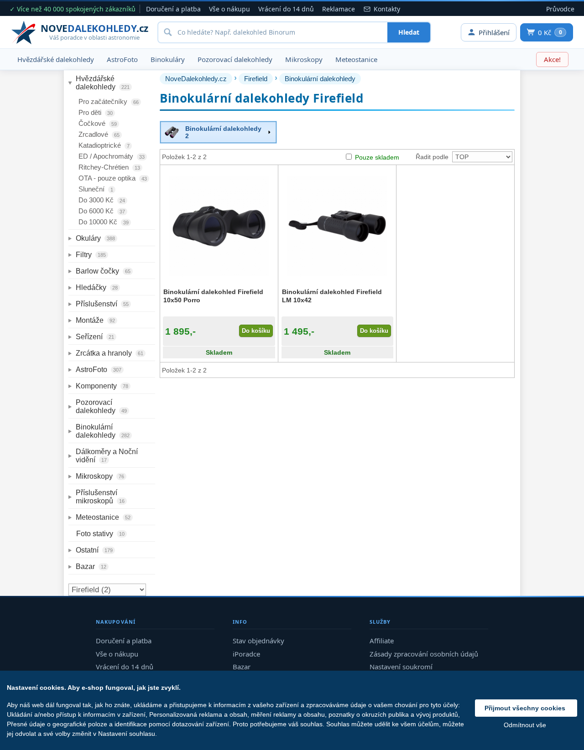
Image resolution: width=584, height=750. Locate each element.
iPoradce (246, 653)
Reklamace (338, 9)
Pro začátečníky (108, 101)
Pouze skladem (377, 157)
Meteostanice (356, 59)
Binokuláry (168, 59)
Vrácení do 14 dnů (286, 9)
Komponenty (102, 386)
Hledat (408, 32)
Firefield (255, 79)
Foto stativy (100, 534)
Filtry (91, 255)
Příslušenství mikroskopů (100, 497)
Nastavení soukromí (401, 666)
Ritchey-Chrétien (109, 167)
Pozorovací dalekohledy (235, 59)
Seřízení (95, 337)
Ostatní (94, 550)
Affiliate (382, 640)
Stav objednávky (258, 640)
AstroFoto (122, 59)
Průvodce (560, 9)
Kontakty (387, 9)
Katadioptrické (104, 145)
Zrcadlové (99, 134)
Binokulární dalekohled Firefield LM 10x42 (332, 296)
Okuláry (95, 238)
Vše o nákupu (229, 9)
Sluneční (95, 189)
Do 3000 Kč (101, 200)
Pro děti (95, 112)
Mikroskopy (304, 59)
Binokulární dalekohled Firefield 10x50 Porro (213, 296)
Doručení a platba (173, 9)
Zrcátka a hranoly (109, 353)
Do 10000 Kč (103, 222)
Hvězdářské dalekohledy (55, 59)
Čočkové (97, 123)
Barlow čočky (103, 271)
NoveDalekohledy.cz (196, 79)
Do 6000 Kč (101, 211)
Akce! (552, 59)
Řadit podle (432, 156)
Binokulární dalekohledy (103, 431)
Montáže (95, 320)
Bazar (91, 566)
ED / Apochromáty (111, 156)
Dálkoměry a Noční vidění (108, 456)
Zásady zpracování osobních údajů (424, 653)
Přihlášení (494, 32)
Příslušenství (102, 304)
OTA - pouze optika (112, 178)
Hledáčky (97, 287)
